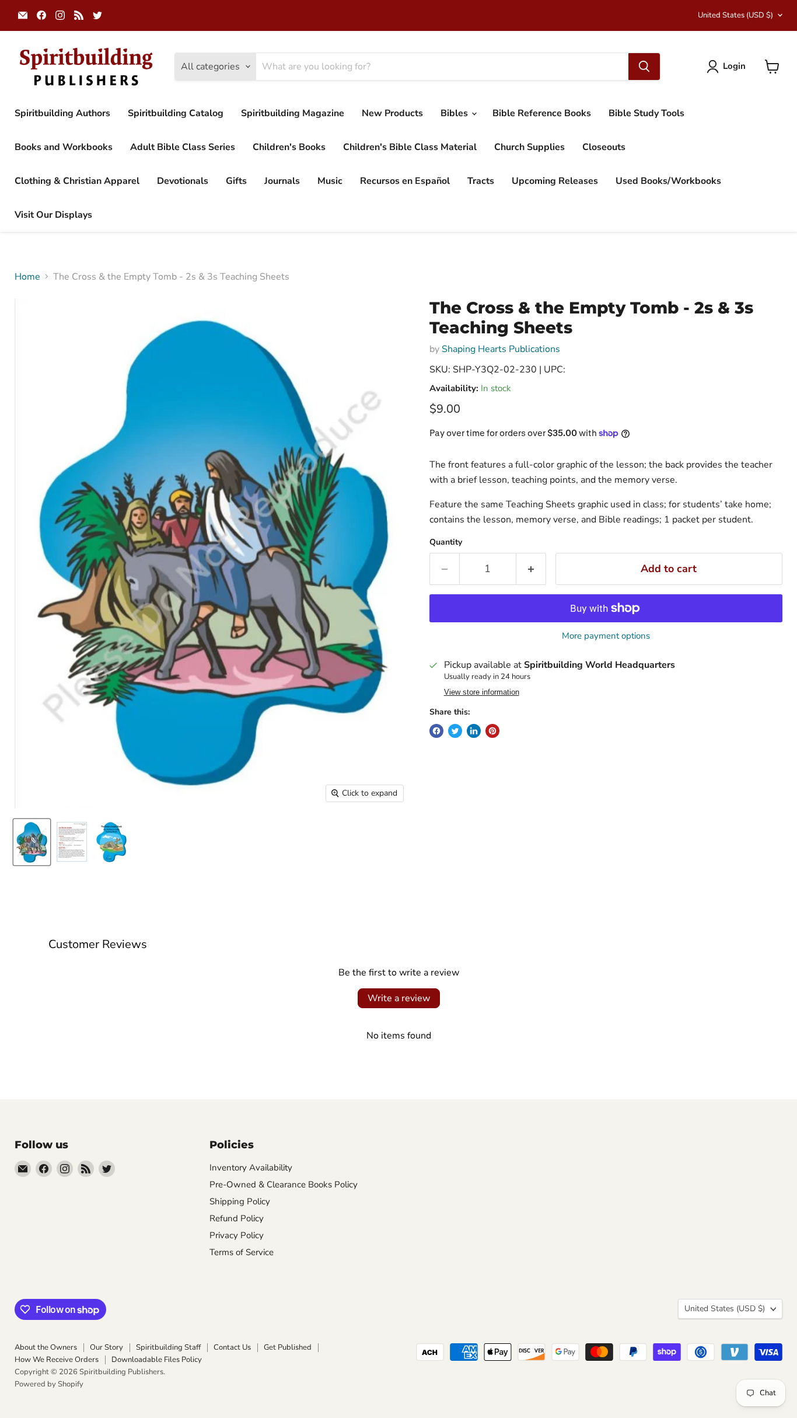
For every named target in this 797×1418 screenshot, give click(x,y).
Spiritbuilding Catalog (175, 113)
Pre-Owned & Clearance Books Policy (283, 1184)
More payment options (606, 636)
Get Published (288, 1347)
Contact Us (232, 1347)
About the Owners (46, 1347)
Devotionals (182, 181)
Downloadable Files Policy (156, 1359)
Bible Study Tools (646, 113)
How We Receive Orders (57, 1359)
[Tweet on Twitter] (455, 731)
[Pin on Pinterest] (492, 731)
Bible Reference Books (541, 113)
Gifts (236, 181)
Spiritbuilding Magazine (292, 113)
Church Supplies (529, 147)
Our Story (106, 1347)
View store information (481, 692)
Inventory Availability (250, 1167)
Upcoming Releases (555, 181)
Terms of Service (241, 1252)
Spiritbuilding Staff (168, 1347)
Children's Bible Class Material (410, 147)
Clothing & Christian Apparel (77, 181)
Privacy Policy (236, 1235)
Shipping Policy (239, 1201)
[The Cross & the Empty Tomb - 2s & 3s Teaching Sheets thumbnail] (31, 842)
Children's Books (289, 147)
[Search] (644, 66)
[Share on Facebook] (436, 731)
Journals (282, 181)
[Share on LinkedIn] (474, 731)
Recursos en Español (405, 181)
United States (735, 15)
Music (329, 181)
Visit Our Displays (53, 214)
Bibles (455, 113)
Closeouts (603, 147)
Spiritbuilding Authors (62, 113)
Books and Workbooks (64, 147)
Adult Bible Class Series (182, 147)
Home (27, 276)
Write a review (399, 998)
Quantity (445, 542)
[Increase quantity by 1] (531, 569)
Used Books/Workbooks (668, 181)
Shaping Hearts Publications (501, 349)
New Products (392, 113)
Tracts (480, 181)
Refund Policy (236, 1218)
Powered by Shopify (49, 1384)
